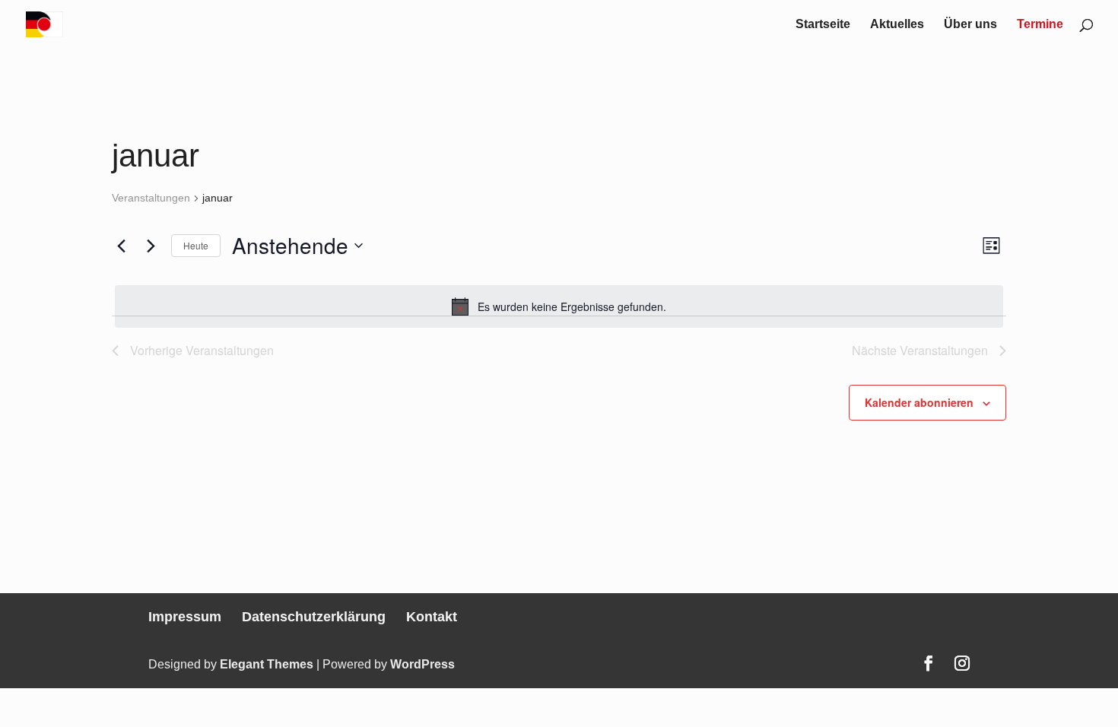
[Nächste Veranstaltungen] (150, 246)
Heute (195, 245)
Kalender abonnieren (919, 402)
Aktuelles (897, 24)
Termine (1040, 24)
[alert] (559, 306)
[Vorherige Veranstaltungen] (121, 246)
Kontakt (431, 616)
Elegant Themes (266, 664)
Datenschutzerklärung (314, 616)
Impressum (184, 616)
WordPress (422, 664)
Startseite (823, 24)
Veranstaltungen (151, 198)
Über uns (970, 24)
